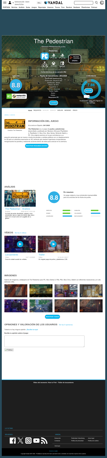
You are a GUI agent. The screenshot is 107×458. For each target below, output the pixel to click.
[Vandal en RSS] (44, 440)
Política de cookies (93, 440)
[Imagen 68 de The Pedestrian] (40, 290)
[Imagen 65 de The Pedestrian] (15, 305)
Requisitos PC (53, 97)
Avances (50, 7)
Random (69, 7)
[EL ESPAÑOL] (102, 3)
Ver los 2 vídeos (20, 232)
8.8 (16, 85)
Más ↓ (39, 2)
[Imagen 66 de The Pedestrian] (91, 290)
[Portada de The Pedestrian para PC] (14, 124)
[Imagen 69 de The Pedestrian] (15, 290)
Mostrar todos (52, 317)
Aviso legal (91, 438)
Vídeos (75, 110)
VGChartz (57, 446)
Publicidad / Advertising (78, 438)
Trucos (57, 7)
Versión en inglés (53, 451)
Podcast (94, 7)
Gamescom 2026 (19, 1)
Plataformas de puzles (57, 46)
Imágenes (67, 110)
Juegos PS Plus (19, 4)
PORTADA (6, 7)
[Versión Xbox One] (53, 64)
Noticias (14, 7)
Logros (53, 103)
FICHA (30, 110)
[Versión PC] (45, 56)
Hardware (76, 7)
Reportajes (42, 7)
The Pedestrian (53, 41)
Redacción (58, 438)
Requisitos (37, 110)
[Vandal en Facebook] (12, 440)
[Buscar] (96, 2)
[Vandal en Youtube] (36, 440)
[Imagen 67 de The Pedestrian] (66, 290)
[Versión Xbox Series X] (45, 64)
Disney (27, 1)
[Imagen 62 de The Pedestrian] (91, 305)
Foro (63, 7)
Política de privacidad (77, 440)
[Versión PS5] (62, 56)
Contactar (57, 440)
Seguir (89, 91)
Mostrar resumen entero (37, 146)
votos (91, 101)
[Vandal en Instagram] (28, 440)
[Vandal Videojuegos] (53, 2)
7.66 (91, 84)
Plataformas (86, 7)
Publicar (10, 350)
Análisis (21, 7)
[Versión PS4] (53, 56)
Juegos (34, 7)
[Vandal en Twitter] (20, 440)
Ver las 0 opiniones (66, 324)
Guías (28, 7)
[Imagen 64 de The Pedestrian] (40, 305)
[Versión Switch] (62, 64)
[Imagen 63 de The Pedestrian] (66, 305)
